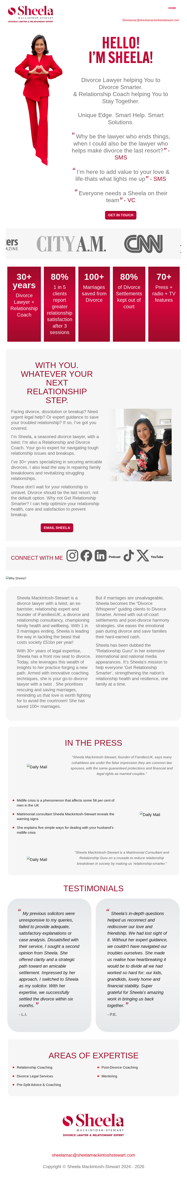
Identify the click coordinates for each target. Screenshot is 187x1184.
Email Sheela (57, 528)
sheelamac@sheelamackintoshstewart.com (93, 1155)
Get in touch (120, 215)
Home (172, 8)
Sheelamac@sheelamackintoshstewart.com (150, 20)
